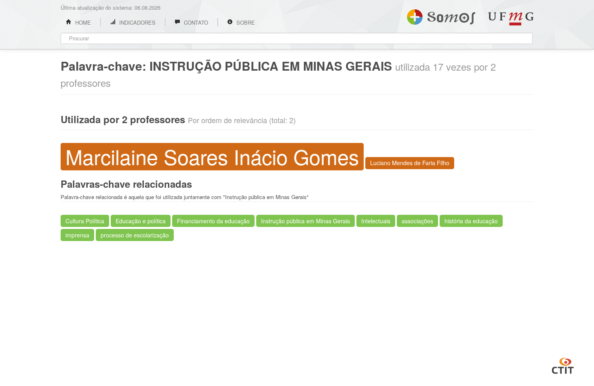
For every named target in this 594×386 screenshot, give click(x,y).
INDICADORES (137, 22)
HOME (82, 22)
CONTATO (195, 22)
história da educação (471, 221)
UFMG (510, 18)
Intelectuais (375, 221)
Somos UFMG (441, 15)
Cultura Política (84, 221)
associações (417, 221)
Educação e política (141, 221)
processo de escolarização (135, 235)
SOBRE (245, 22)
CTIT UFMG (563, 364)
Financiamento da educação (213, 221)
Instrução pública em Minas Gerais (305, 221)
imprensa (77, 235)
